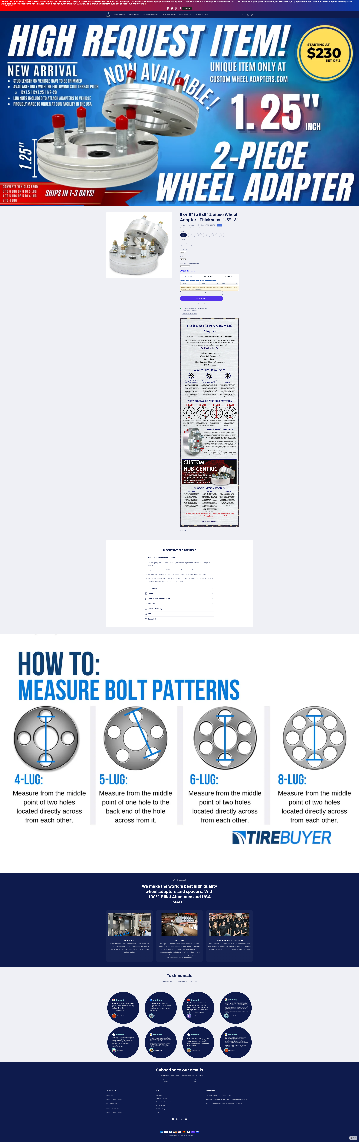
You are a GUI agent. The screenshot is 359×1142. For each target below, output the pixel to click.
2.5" (214, 235)
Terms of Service (161, 1098)
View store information (189, 314)
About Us (159, 1095)
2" (199, 235)
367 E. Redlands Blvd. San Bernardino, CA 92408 (224, 1104)
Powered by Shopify (188, 1135)
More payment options (201, 303)
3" (221, 235)
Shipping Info (160, 1105)
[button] (120, 15)
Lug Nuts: (183, 249)
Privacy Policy (160, 1109)
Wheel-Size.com (187, 271)
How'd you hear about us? (190, 263)
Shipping (182, 228)
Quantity (182, 239)
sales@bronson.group (114, 1099)
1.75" (191, 235)
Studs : (182, 256)
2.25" (206, 235)
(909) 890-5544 (111, 1104)
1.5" (183, 235)
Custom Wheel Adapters (176, 1135)
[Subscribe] (195, 1081)
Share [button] (184, 530)
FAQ (157, 1112)
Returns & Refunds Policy (164, 1102)
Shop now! (187, 8)
